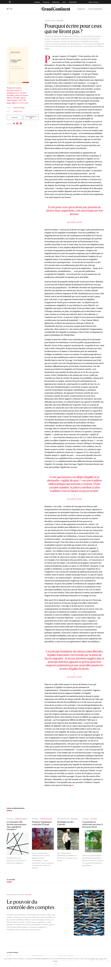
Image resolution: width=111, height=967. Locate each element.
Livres (64, 2)
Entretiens (10, 818)
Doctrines (46, 2)
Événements (73, 2)
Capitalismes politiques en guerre (25, 818)
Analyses (37, 2)
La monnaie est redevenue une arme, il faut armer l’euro (92, 824)
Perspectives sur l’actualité (15, 894)
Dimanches (55, 2)
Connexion (81, 9)
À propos (9, 955)
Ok (56, 964)
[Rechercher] (16, 2)
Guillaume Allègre (19, 107)
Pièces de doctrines (63, 818)
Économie (60, 20)
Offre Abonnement (95, 9)
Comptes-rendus (50, 20)
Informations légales (38, 955)
